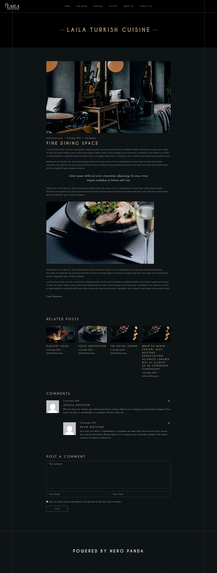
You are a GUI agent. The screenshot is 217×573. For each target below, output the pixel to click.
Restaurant (57, 297)
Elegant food (57, 346)
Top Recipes (90, 138)
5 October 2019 (53, 350)
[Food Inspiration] (92, 334)
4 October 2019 (74, 138)
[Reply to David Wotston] (169, 423)
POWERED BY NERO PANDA (108, 551)
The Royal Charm (124, 346)
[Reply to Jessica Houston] (169, 401)
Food (48, 297)
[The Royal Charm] (124, 334)
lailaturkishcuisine (54, 138)
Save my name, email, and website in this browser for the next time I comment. (85, 502)
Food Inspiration (92, 346)
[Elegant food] (60, 334)
